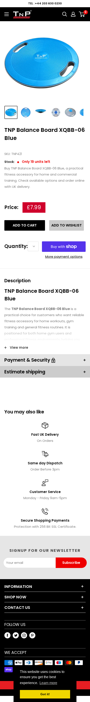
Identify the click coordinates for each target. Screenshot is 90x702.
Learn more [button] (48, 683)
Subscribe (71, 562)
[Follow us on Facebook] (7, 635)
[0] (82, 14)
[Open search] (64, 14)
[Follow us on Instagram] (24, 635)
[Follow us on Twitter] (16, 635)
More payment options (64, 256)
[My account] (73, 14)
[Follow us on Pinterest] (32, 635)
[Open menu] (6, 14)
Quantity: (16, 246)
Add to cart (25, 225)
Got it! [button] (45, 694)
